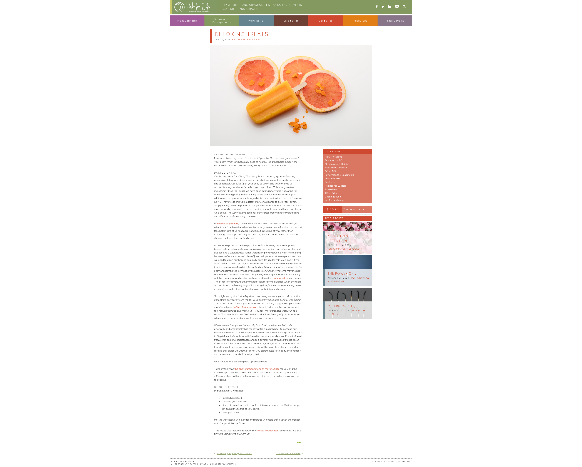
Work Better (256, 20)
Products (329, 182)
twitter (382, 7)
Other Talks (331, 171)
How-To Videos (333, 156)
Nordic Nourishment (267, 430)
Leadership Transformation (243, 4)
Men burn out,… (342, 306)
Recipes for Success (246, 39)
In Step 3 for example (245, 307)
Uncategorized (333, 196)
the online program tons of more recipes (256, 369)
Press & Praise (395, 20)
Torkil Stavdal (201, 464)
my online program (227, 223)
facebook (377, 7)
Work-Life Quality (334, 200)
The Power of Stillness (288, 453)
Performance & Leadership (339, 175)
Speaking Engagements (285, 4)
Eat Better (325, 20)
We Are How (404, 461)
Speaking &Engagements (221, 20)
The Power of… (342, 273)
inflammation (281, 278)
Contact (397, 7)
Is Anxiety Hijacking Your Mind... (234, 453)
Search (404, 7)
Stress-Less (331, 189)
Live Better (291, 20)
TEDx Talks (331, 193)
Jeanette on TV (333, 160)
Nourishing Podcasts (336, 167)
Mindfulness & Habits (336, 164)
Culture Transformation (241, 8)
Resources (360, 20)
